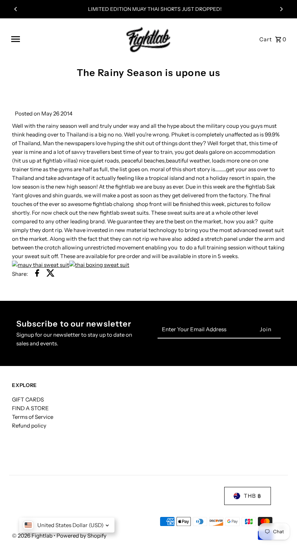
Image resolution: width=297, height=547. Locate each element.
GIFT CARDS (28, 399)
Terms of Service (32, 416)
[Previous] (16, 9)
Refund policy (29, 425)
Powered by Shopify (81, 535)
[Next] (281, 9)
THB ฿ (253, 495)
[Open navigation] (63, 39)
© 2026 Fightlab (33, 535)
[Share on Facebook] (37, 274)
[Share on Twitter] (50, 274)
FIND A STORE (30, 408)
